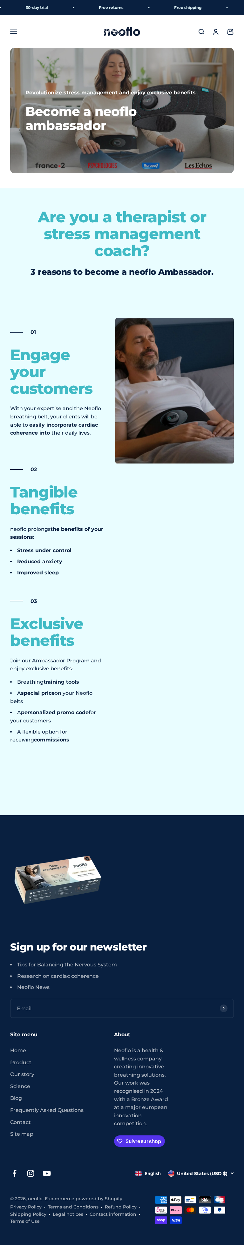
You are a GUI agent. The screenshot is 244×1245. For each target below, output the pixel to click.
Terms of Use (25, 1221)
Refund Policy (121, 1207)
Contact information (113, 1214)
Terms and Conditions (73, 1207)
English (153, 1173)
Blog (16, 1098)
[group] (122, 110)
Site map (21, 1134)
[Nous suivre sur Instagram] (30, 1173)
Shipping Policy (28, 1214)
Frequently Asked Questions (47, 1110)
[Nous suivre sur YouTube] (47, 1173)
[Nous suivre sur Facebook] (14, 1173)
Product (20, 1062)
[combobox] (148, 1173)
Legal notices (68, 1214)
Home (18, 1050)
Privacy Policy (26, 1207)
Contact (20, 1122)
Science (20, 1086)
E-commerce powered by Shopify (83, 1198)
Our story (22, 1074)
